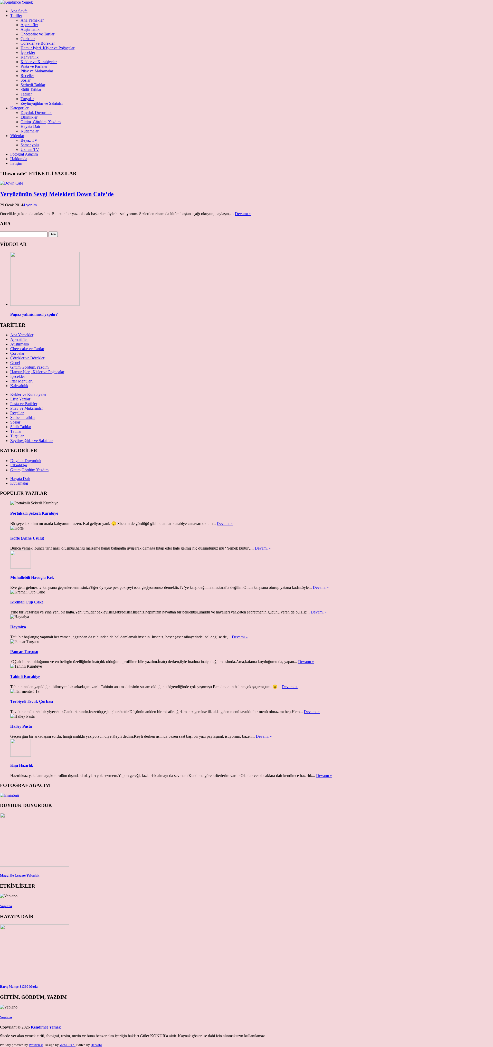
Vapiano (6, 906)
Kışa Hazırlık (21, 765)
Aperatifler (29, 25)
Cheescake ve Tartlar (37, 34)
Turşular (27, 99)
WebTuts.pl (67, 1045)
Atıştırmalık (30, 29)
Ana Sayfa (18, 11)
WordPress (36, 1045)
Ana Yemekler (32, 20)
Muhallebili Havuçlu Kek (32, 577)
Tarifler (16, 15)
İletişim (16, 163)
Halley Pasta (21, 726)
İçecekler (28, 52)
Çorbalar (28, 38)
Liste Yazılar (20, 399)
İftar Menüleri (21, 381)
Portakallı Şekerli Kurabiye (34, 513)
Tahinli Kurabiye (25, 676)
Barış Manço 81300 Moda (19, 986)
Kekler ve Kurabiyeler (39, 62)
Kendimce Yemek (46, 1027)
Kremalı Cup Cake (26, 602)
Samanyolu (30, 145)
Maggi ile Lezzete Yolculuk (19, 875)
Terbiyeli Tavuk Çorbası (31, 701)
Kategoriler (19, 108)
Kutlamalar (30, 131)
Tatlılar (26, 94)
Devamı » (243, 214)
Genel (15, 362)
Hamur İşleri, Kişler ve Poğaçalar (47, 48)
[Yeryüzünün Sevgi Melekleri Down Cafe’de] (11, 183)
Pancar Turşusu (24, 651)
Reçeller (27, 75)
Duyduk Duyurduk (36, 112)
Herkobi (96, 1045)
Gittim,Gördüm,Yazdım (29, 367)
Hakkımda (18, 159)
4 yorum (30, 205)
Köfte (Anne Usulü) (27, 538)
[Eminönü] (9, 795)
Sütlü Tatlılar (31, 89)
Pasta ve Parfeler (34, 66)
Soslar (26, 80)
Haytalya (18, 627)
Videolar (17, 135)
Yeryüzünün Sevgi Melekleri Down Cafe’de (57, 194)
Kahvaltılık (30, 57)
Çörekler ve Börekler (38, 43)
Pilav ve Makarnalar (37, 71)
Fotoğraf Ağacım (24, 154)
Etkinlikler (29, 117)
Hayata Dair (30, 126)
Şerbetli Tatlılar (33, 85)
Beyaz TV (29, 140)
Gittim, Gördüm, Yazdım (41, 122)
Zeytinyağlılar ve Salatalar (42, 103)
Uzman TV (30, 149)
